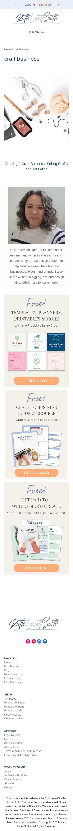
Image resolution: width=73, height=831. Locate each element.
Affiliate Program (13, 742)
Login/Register (12, 734)
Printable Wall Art (14, 706)
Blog (6, 670)
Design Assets (12, 714)
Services (9, 783)
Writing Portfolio (13, 779)
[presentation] (36, 117)
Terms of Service (57, 818)
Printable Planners (14, 702)
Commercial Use (14, 718)
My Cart (9, 739)
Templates (10, 698)
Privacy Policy (12, 678)
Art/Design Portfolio (15, 775)
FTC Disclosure (13, 682)
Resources (10, 674)
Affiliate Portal (12, 747)
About (7, 771)
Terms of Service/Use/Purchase (22, 750)
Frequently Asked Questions (20, 755)
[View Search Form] (59, 5)
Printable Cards (13, 710)
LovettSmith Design (18, 802)
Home (7, 662)
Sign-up (45, 4)
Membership (11, 666)
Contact (8, 787)
